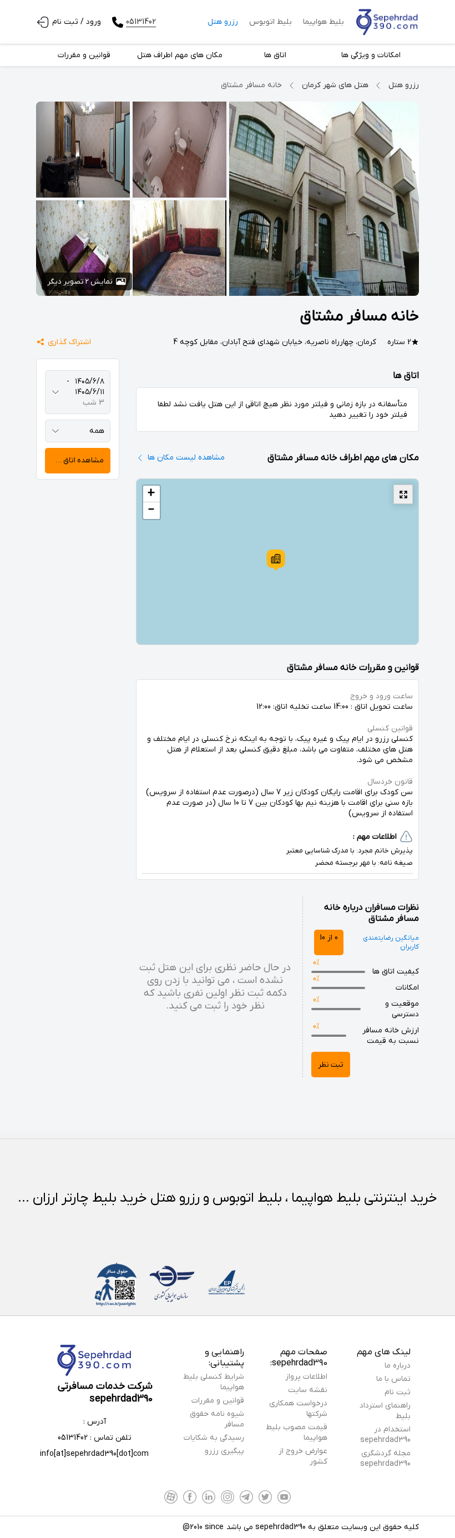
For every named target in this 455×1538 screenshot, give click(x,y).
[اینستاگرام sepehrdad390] (227, 1497)
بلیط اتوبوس (270, 22)
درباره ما (398, 1365)
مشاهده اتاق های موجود (74, 460)
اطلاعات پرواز (306, 1376)
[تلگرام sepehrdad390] (246, 1497)
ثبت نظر (330, 1065)
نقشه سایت (307, 1390)
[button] (275, 560)
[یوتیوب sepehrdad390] (284, 1497)
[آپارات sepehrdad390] (171, 1497)
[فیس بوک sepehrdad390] (189, 1497)
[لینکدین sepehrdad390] (208, 1497)
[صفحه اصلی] (387, 22)
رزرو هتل (223, 22)
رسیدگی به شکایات (214, 1438)
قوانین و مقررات (217, 1400)
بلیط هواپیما (323, 22)
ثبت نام (398, 1392)
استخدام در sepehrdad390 (385, 1434)
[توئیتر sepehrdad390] (265, 1497)
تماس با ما (393, 1379)
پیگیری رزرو (224, 1451)
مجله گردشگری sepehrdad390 (385, 1458)
